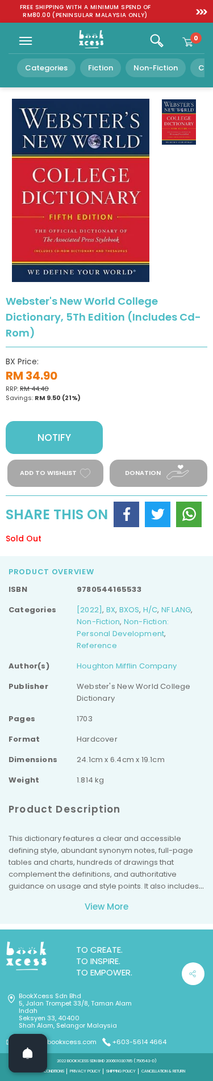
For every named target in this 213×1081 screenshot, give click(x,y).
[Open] (28, 1053)
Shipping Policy (121, 1071)
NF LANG (176, 609)
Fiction (100, 67)
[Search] (156, 40)
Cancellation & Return (163, 1071)
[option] (85, 11)
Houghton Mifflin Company (127, 666)
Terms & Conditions (46, 1071)
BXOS (129, 609)
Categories (46, 67)
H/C (150, 609)
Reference (97, 645)
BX (110, 609)
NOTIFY (54, 437)
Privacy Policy (85, 1071)
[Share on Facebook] (126, 514)
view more (106, 906)
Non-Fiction (155, 67)
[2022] (89, 609)
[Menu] (25, 40)
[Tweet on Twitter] (157, 514)
